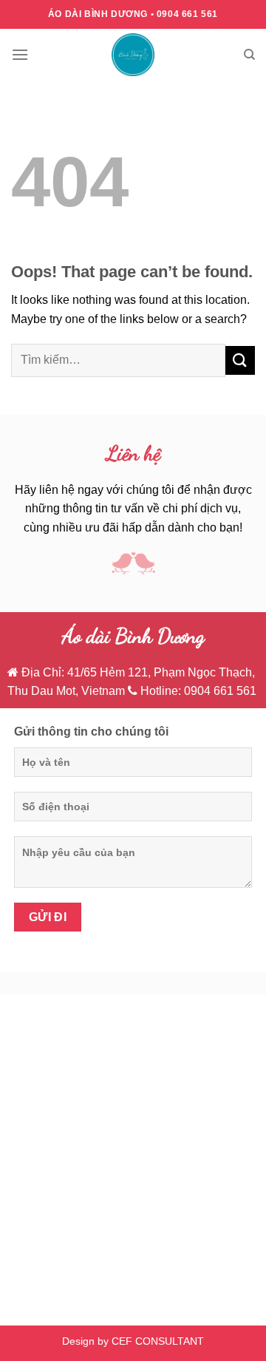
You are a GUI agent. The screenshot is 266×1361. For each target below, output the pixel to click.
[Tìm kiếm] (249, 55)
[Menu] (20, 54)
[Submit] (240, 360)
